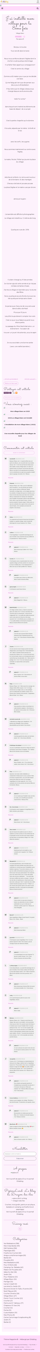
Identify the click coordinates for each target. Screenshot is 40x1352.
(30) (18, 1289)
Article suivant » (30, 379)
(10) (10, 1312)
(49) (11, 1262)
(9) (9, 1315)
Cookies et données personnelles (13, 1349)
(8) (17, 1317)
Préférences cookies (29, 1349)
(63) (12, 1253)
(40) (13, 1267)
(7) (7, 1320)
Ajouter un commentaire (19, 452)
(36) (10, 1272)
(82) (9, 1251)
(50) (9, 1260)
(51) (7, 1258)
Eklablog (33, 1339)
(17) (13, 1303)
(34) (8, 1274)
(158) (10, 1248)
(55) (15, 1255)
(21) (8, 1301)
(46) (10, 1265)
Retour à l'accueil (11, 383)
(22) (13, 1298)
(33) (11, 1277)
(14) (12, 1305)
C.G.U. (28, 1347)
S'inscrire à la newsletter (12, 398)
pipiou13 (21, 1212)
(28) (11, 1293)
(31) (10, 1284)
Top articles (32, 1344)
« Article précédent (11, 379)
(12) (8, 1308)
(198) (11, 1243)
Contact (11, 1347)
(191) (12, 1246)
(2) (7, 1322)
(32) (10, 1279)
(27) (10, 1296)
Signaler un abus (19, 1347)
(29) (10, 1291)
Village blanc (20, 33)
